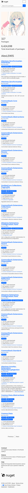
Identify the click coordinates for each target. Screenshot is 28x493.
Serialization (13, 73)
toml (11, 307)
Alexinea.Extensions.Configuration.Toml (10, 295)
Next (17, 437)
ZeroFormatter (6, 73)
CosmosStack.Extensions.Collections (12, 206)
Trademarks (11, 487)
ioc (8, 382)
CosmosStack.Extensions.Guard (12, 242)
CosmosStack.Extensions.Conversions (12, 168)
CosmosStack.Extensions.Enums (12, 151)
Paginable (10, 199)
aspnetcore (4, 383)
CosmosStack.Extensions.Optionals (12, 133)
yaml (11, 235)
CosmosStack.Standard (11, 350)
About (13, 483)
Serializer (3, 74)
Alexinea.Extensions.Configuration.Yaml (10, 223)
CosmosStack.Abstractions (12, 117)
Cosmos (5, 111)
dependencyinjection (15, 382)
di (7, 382)
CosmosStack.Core (9, 101)
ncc (9, 189)
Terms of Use (19, 483)
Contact (4, 448)
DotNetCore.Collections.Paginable (11, 186)
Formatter (19, 73)
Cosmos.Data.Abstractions (12, 395)
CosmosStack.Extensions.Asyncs (12, 314)
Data (15, 408)
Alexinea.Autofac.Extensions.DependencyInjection (10, 368)
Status (3, 455)
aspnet (21, 382)
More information (19, 391)
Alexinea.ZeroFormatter (11, 81)
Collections (5, 199)
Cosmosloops (10, 408)
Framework (19, 111)
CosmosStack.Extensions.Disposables (12, 260)
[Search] (24, 5)
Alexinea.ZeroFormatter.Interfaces (11, 61)
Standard (9, 111)
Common (14, 111)
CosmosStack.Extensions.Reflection (12, 278)
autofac (4, 382)
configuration (6, 235)
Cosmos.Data (7, 413)
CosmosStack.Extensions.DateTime (12, 333)
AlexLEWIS (5, 64)
